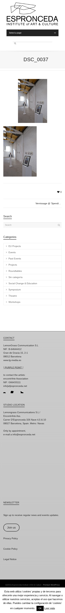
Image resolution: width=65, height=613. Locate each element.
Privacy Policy (10, 538)
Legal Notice (9, 559)
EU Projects (14, 246)
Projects (12, 264)
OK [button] (40, 608)
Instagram (6, 390)
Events (12, 252)
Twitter (20, 390)
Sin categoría (15, 277)
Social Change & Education (22, 283)
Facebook (13, 390)
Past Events (14, 258)
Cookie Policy (10, 548)
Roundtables (15, 271)
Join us (11, 527)
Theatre (12, 295)
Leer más (49, 608)
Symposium (14, 289)
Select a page (15, 33)
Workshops (14, 302)
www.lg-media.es (12, 360)
